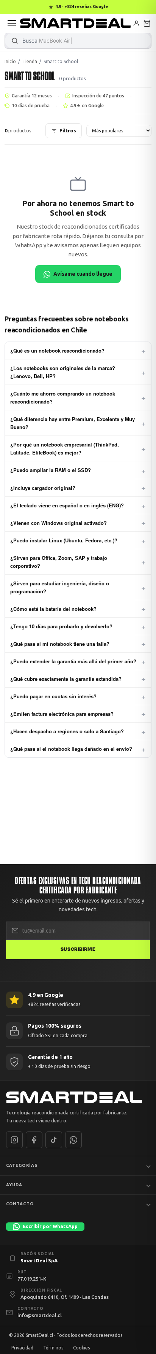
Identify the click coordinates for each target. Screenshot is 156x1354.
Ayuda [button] (14, 1184)
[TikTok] (53, 1140)
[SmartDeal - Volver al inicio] (75, 23)
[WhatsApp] (73, 1140)
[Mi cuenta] (136, 23)
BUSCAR (14, 40)
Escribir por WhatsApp (50, 1226)
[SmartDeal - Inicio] (78, 1097)
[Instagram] (14, 1140)
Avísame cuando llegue (82, 274)
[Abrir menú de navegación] (12, 23)
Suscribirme (78, 949)
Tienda (29, 61)
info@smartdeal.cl (39, 1315)
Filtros (67, 130)
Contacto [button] (20, 1203)
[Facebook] (34, 1140)
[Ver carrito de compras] (146, 23)
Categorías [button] (21, 1165)
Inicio (10, 61)
